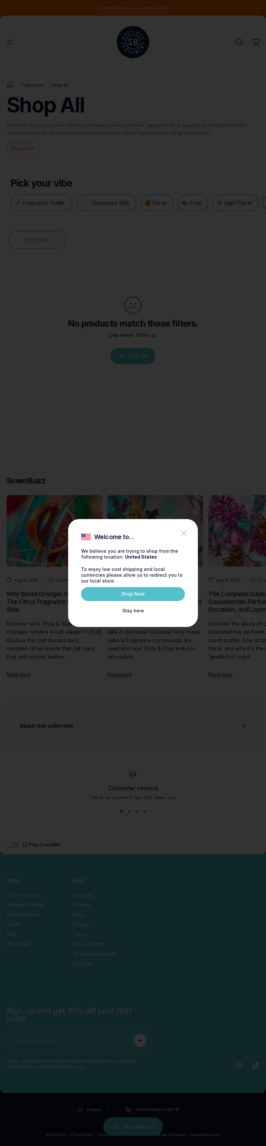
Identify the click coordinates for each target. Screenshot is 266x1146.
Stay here (133, 610)
